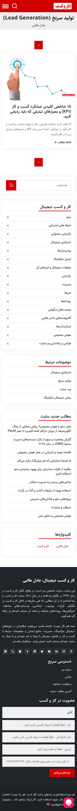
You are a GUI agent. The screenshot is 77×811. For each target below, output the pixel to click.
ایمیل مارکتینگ (62, 259)
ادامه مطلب (64, 143)
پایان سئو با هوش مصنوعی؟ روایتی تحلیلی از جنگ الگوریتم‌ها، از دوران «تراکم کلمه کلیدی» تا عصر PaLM (39, 428)
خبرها (67, 293)
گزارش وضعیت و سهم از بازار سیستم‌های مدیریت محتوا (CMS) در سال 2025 (42, 441)
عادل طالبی (38, 25)
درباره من (66, 669)
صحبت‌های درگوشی (59, 309)
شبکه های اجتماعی (60, 225)
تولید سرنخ (64, 381)
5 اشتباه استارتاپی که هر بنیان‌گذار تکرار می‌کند (44, 461)
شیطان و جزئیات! (61, 507)
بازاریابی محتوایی (61, 234)
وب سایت (65, 389)
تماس (68, 677)
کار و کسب (43, 546)
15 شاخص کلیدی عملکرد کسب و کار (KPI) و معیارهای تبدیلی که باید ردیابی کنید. (40, 111)
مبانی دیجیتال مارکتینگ (57, 397)
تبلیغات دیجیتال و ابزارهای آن (53, 267)
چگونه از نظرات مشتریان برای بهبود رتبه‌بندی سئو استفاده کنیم (42, 471)
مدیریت (66, 284)
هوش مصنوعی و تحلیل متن (54, 516)
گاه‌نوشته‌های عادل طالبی (56, 318)
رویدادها (66, 301)
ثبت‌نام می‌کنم (62, 773)
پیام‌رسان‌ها (64, 250)
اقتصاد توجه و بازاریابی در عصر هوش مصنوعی (44, 452)
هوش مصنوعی (62, 335)
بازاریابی (66, 276)
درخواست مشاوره (62, 684)
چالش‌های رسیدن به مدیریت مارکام (50, 482)
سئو (69, 217)
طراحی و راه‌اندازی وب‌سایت (55, 343)
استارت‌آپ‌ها (63, 326)
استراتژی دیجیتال (61, 242)
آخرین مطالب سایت (60, 691)
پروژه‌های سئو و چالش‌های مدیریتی (50, 499)
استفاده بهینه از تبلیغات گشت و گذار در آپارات (44, 490)
